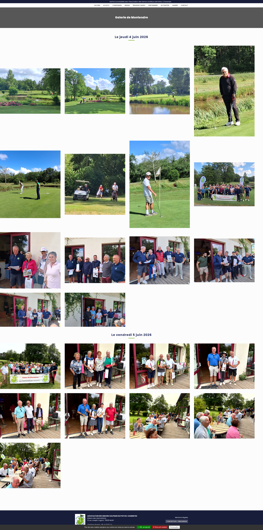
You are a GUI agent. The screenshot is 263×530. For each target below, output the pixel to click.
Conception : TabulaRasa (177, 521)
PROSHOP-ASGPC (139, 5)
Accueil (97, 5)
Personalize (174, 527)
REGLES (127, 5)
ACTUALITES (165, 5)
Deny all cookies (160, 527)
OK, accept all (144, 527)
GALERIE (175, 5)
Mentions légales (181, 517)
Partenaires (153, 5)
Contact (184, 5)
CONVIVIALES (117, 5)
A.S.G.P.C (106, 5)
